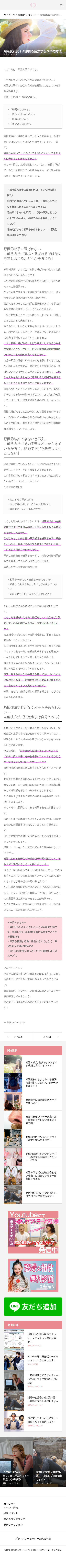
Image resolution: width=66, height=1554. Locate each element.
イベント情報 (11, 1507)
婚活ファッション (13, 1524)
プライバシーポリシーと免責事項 (33, 1538)
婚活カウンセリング (11, 54)
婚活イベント (11, 1513)
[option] (16, 1462)
